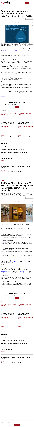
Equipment (3, 180)
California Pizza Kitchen (24, 234)
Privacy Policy (30, 422)
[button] (1, 2)
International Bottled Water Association (10, 50)
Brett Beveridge (4, 271)
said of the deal (21, 271)
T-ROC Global (7, 197)
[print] (32, 22)
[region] (17, 424)
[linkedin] (15, 22)
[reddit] (18, 22)
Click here (3, 96)
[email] (20, 22)
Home (2, 8)
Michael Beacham (13, 261)
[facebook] (13, 22)
